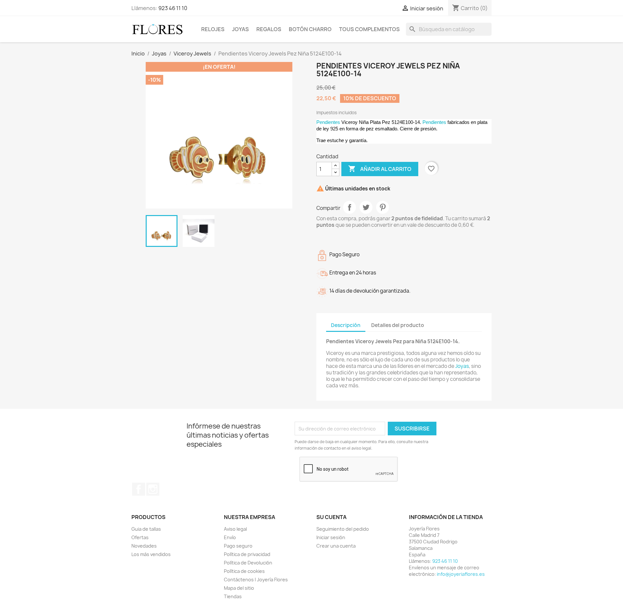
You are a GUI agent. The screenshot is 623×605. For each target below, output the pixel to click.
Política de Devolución (248, 563)
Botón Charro (310, 29)
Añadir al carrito (379, 169)
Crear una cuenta (336, 546)
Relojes (213, 29)
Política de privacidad (247, 554)
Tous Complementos (369, 29)
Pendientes (328, 122)
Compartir (349, 207)
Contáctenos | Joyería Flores (256, 579)
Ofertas (140, 537)
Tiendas (233, 596)
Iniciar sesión (330, 537)
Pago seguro (238, 546)
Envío (230, 537)
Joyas (240, 29)
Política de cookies (244, 571)
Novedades (144, 546)
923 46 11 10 (172, 8)
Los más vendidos (151, 554)
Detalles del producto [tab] (397, 325)
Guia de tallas (146, 529)
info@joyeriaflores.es (461, 574)
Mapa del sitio (239, 588)
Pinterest (382, 207)
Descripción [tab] (345, 325)
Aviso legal (235, 529)
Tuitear (366, 207)
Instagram (152, 489)
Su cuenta (331, 517)
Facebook (138, 489)
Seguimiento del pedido (342, 529)
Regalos (268, 29)
